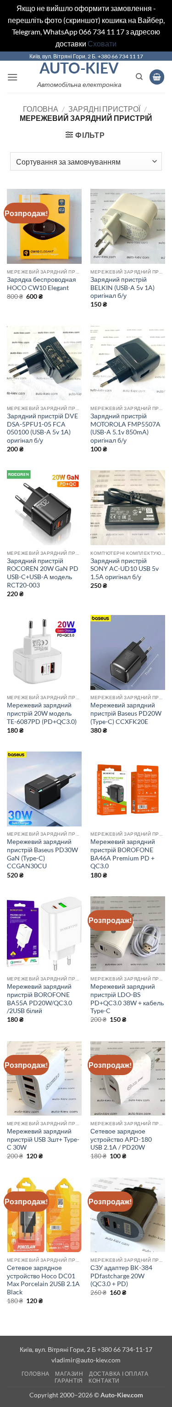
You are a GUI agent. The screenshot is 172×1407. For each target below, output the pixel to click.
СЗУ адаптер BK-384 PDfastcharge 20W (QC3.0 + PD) (121, 1275)
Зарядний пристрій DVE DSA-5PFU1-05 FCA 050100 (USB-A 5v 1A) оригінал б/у (42, 428)
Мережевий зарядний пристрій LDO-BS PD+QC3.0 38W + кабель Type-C (127, 998)
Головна (40, 108)
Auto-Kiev (79, 68)
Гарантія (69, 1380)
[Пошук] (139, 76)
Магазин (69, 1373)
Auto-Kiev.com (121, 1395)
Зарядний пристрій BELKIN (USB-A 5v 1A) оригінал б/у (122, 287)
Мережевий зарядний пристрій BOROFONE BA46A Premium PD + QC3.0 (122, 854)
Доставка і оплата (118, 1373)
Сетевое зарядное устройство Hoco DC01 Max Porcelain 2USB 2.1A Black (43, 1280)
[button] (12, 77)
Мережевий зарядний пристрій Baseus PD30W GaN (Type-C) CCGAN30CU (42, 854)
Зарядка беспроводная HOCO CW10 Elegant (41, 283)
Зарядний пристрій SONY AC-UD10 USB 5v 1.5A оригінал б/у (124, 569)
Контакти (104, 1380)
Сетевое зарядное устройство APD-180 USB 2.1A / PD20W (121, 1139)
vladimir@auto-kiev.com (86, 1360)
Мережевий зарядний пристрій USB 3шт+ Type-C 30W (43, 1139)
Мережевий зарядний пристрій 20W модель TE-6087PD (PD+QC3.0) (42, 713)
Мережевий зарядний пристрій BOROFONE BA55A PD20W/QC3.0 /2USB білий (39, 998)
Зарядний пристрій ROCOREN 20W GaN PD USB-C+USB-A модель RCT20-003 (42, 573)
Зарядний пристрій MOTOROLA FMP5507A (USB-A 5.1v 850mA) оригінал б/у (125, 428)
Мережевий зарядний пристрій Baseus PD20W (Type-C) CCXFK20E (125, 713)
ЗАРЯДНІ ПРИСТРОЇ (104, 108)
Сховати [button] (102, 43)
